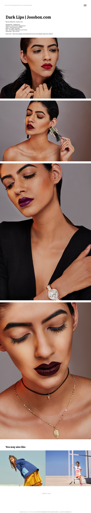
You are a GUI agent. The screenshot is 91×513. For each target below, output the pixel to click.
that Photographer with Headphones (18, 5)
